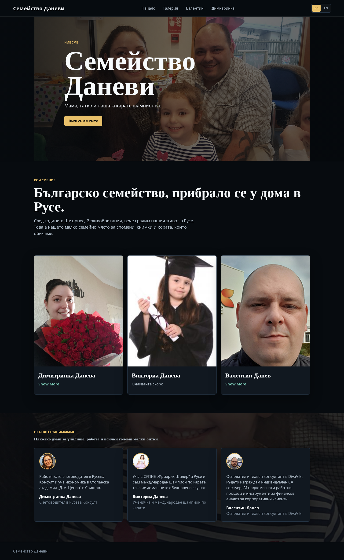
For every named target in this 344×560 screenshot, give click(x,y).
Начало (148, 8)
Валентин (195, 8)
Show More (48, 384)
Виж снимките (83, 120)
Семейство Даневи (39, 8)
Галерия (170, 8)
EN (326, 8)
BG (316, 8)
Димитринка (223, 8)
